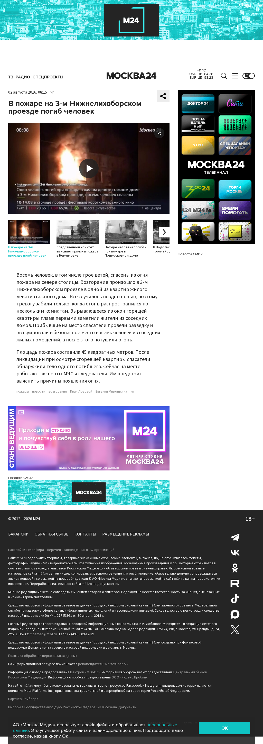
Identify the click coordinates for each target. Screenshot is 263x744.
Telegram (235, 537)
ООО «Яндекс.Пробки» (129, 677)
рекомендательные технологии (103, 664)
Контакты (85, 534)
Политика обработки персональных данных (42, 655)
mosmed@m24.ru (43, 634)
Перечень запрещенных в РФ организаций (80, 549)
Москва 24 (131, 76)
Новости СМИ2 (20, 478)
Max (235, 614)
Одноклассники (235, 568)
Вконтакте (235, 552)
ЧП (52, 92)
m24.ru (21, 558)
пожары (22, 391)
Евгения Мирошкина (111, 391)
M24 (36, 519)
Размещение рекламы (125, 534)
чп (132, 391)
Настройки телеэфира (26, 549)
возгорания (58, 391)
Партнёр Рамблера (23, 699)
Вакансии (18, 534)
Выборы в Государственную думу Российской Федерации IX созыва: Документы (72, 707)
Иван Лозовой (81, 391)
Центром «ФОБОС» (85, 672)
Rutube (235, 583)
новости (38, 391)
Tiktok (235, 599)
